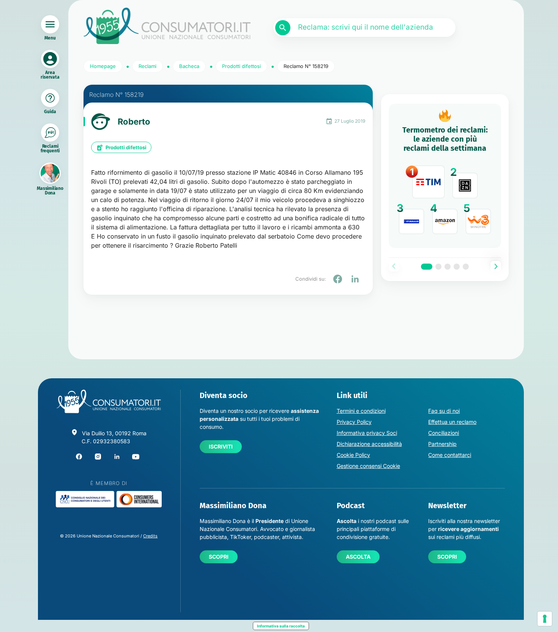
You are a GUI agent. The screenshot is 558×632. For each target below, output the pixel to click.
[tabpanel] (445, 176)
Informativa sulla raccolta (281, 626)
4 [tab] (457, 267)
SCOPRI (219, 556)
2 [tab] (438, 267)
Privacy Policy (354, 422)
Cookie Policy (353, 455)
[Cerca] (282, 27)
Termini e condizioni (361, 411)
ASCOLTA (358, 556)
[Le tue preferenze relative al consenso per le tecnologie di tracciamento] (545, 618)
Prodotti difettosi (126, 147)
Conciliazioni (443, 433)
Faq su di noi (444, 411)
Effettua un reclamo (452, 422)
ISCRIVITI (221, 446)
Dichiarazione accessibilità (369, 444)
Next (495, 266)
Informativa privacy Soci (367, 433)
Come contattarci (449, 455)
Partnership (442, 444)
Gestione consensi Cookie (368, 466)
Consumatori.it (167, 26)
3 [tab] (448, 267)
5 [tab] (466, 267)
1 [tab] (426, 267)
